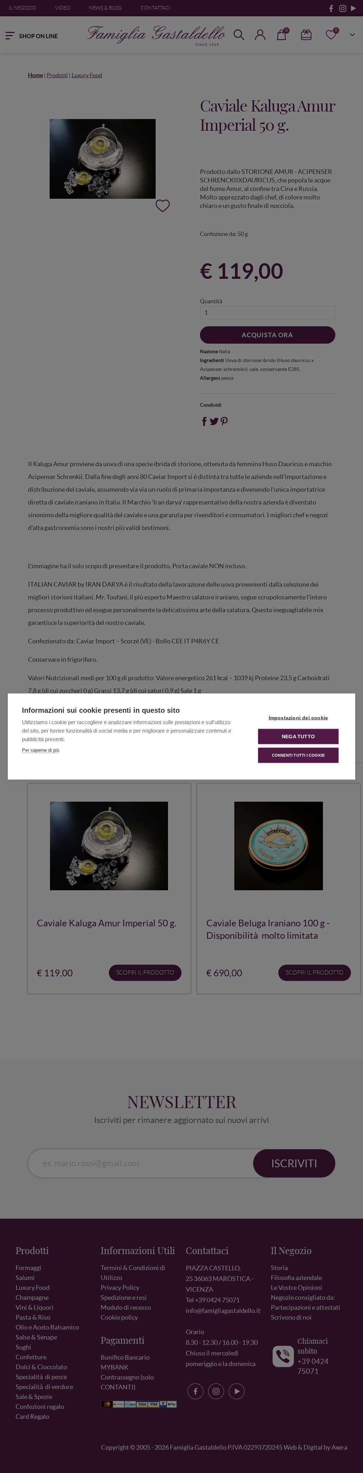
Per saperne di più (40, 750)
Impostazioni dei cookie (298, 718)
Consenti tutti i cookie (298, 755)
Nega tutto (298, 736)
